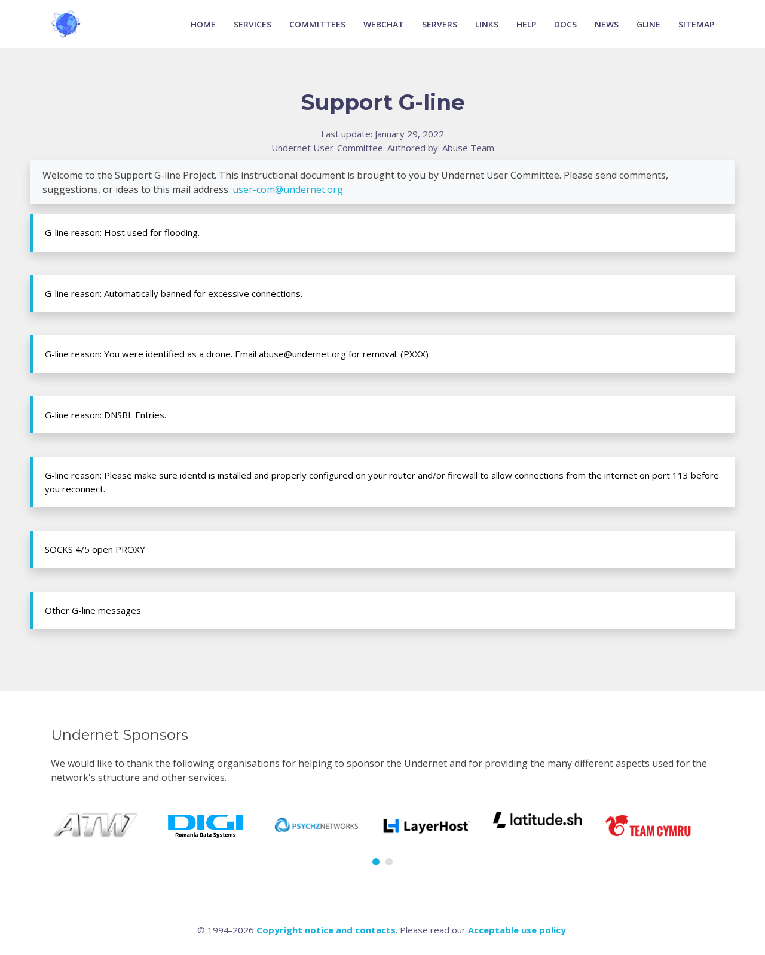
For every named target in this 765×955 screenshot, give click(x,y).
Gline (648, 24)
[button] (376, 861)
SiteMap (696, 24)
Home (203, 24)
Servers (439, 24)
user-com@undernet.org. (288, 189)
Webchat (383, 24)
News (607, 24)
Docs (565, 24)
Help (526, 24)
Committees (317, 24)
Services (252, 24)
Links (486, 24)
